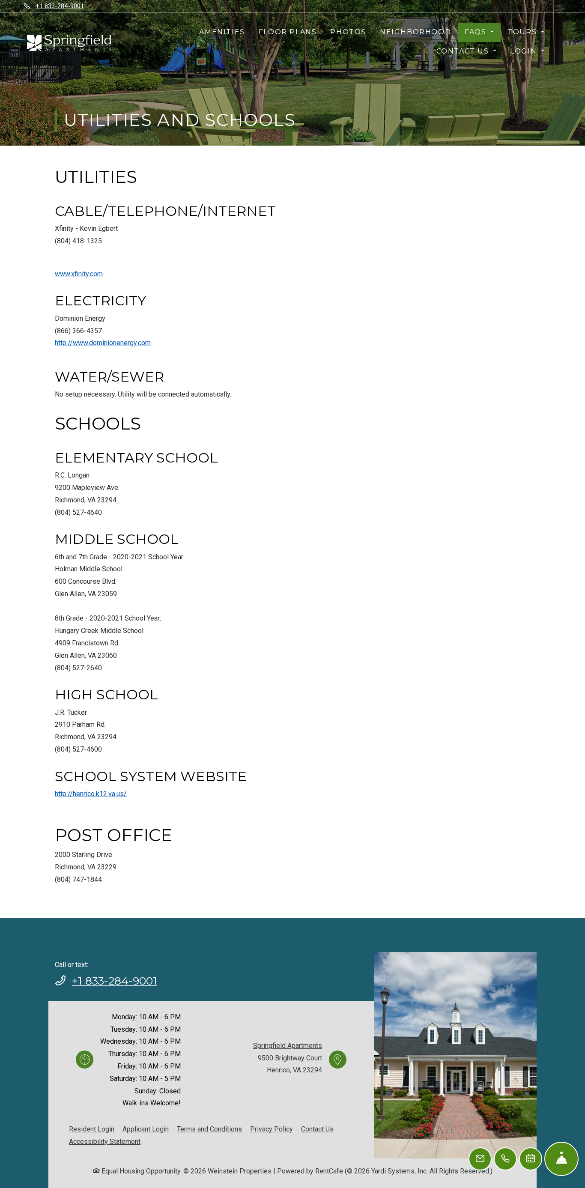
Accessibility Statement (104, 1141)
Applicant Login (145, 1129)
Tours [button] (523, 32)
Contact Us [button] (464, 51)
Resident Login (91, 1129)
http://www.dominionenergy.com (103, 343)
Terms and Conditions (209, 1129)
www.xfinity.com (79, 274)
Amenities (222, 32)
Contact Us (317, 1129)
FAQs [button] (477, 32)
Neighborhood (415, 32)
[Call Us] (505, 1158)
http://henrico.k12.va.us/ (91, 794)
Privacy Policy (271, 1129)
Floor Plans (288, 32)
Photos (348, 32)
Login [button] (524, 51)
